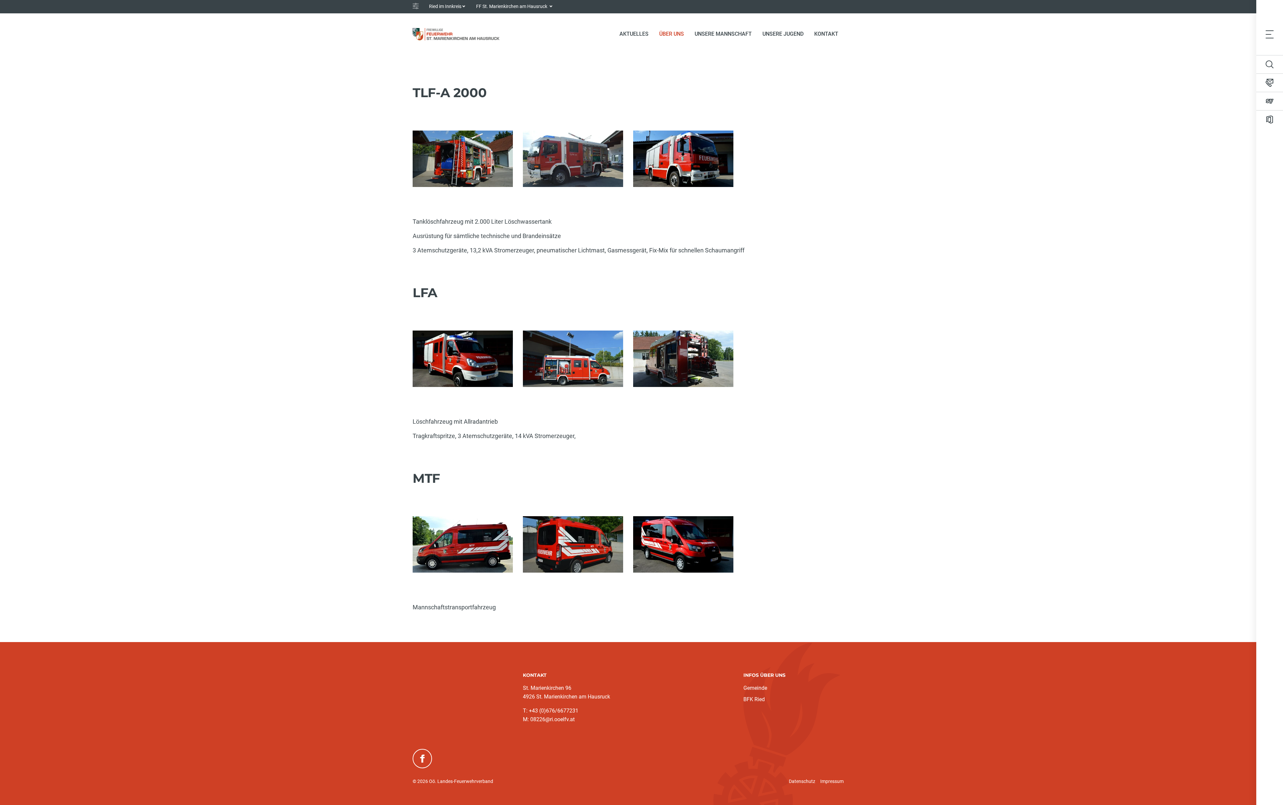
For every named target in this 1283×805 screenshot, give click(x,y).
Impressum (832, 781)
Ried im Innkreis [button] (445, 6)
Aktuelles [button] (634, 34)
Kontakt (826, 34)
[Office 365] (1269, 120)
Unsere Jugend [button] (783, 34)
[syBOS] (1269, 101)
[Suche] (1269, 64)
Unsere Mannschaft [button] (723, 34)
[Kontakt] (1269, 83)
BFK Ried (754, 699)
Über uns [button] (671, 34)
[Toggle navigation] (1269, 34)
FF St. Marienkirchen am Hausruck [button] (512, 6)
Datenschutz (802, 781)
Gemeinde (755, 688)
